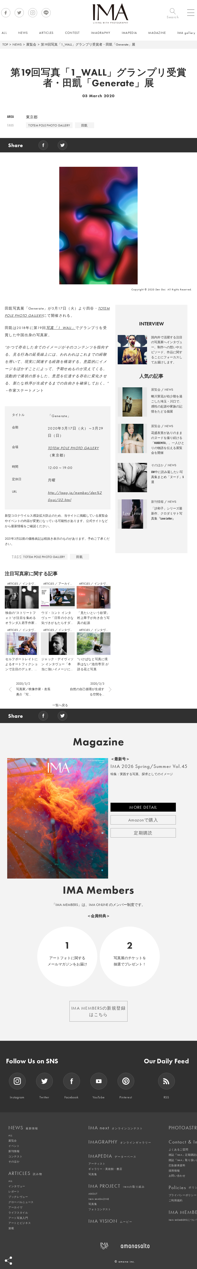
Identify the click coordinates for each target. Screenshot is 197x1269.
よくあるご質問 (178, 1149)
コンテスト (15, 1156)
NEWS (17, 44)
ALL (10, 1135)
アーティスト (96, 1163)
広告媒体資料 (177, 1165)
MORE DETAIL (143, 807)
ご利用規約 (176, 1200)
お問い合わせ (177, 1175)
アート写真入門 (18, 1218)
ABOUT (92, 1193)
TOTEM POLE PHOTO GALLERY (49, 125)
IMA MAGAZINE (98, 1199)
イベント (14, 1146)
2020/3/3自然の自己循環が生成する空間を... (87, 689)
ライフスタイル (18, 1212)
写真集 (92, 1174)
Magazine (98, 742)
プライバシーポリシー (183, 1195)
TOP (5, 44)
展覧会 (31, 44)
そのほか (14, 1161)
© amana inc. (125, 1261)
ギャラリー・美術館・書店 (105, 1169)
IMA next (115, 1128)
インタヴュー (31, 584)
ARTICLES (13, 584)
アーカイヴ (15, 1207)
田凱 (84, 125)
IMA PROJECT (116, 1186)
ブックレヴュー (18, 1196)
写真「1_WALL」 (61, 327)
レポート (14, 1191)
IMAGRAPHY (119, 1142)
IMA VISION (110, 1221)
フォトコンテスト (99, 1209)
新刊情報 (14, 1151)
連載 (11, 1228)
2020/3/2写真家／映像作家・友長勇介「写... (33, 689)
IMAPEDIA (112, 1156)
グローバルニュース (21, 1202)
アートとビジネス (19, 1223)
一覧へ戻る (60, 705)
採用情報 (174, 1170)
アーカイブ (65, 584)
